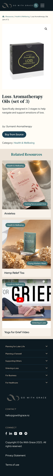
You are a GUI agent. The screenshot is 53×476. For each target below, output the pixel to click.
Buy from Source (14, 134)
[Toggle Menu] (42, 5)
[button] (45, 28)
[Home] (3, 16)
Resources (10, 16)
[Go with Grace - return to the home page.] (17, 5)
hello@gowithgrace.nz (17, 415)
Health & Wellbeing (22, 16)
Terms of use (12, 464)
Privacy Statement (15, 455)
